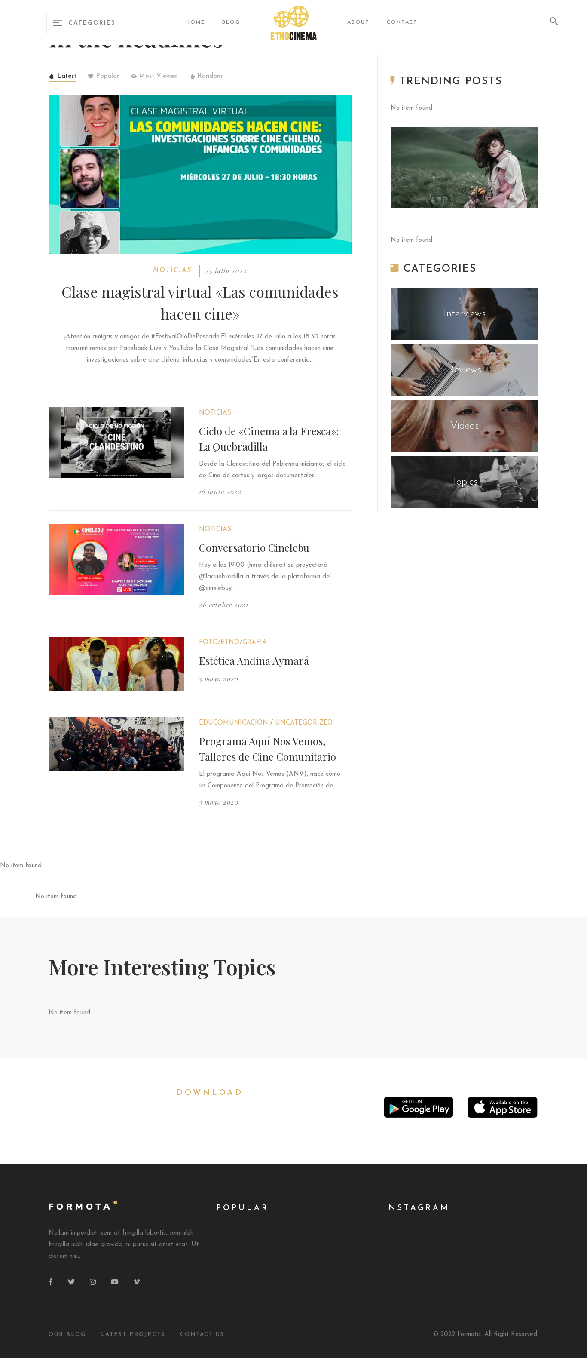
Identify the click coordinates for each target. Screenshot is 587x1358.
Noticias (172, 270)
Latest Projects (133, 1334)
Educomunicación (233, 723)
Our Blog (67, 1334)
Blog (231, 22)
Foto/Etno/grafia (233, 642)
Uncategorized (304, 723)
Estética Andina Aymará (254, 660)
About (358, 22)
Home (195, 22)
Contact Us (202, 1334)
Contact (402, 22)
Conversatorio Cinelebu (254, 547)
